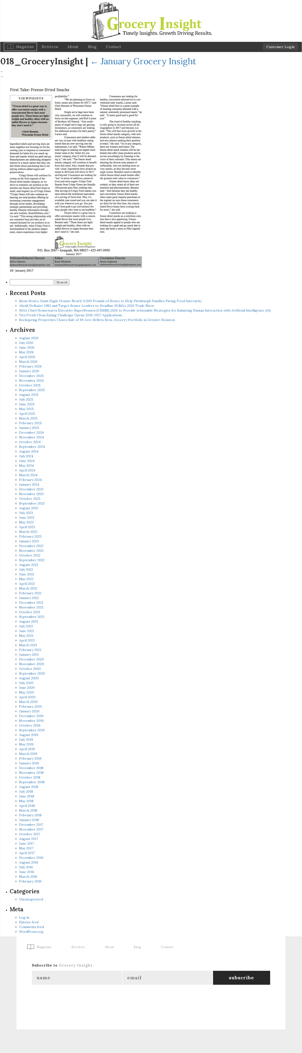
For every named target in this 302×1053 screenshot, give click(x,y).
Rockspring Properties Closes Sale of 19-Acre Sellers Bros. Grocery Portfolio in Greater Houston (97, 320)
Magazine (25, 46)
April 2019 (27, 749)
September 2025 (32, 390)
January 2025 (29, 428)
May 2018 (26, 801)
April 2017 (27, 853)
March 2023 (28, 532)
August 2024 (28, 451)
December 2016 (31, 858)
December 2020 (31, 659)
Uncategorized (31, 899)
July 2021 (26, 626)
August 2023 (28, 508)
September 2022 (32, 560)
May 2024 (26, 465)
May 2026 (26, 352)
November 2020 (31, 664)
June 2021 (26, 631)
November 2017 (31, 829)
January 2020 (29, 711)
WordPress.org (31, 931)
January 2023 (29, 541)
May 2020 (26, 692)
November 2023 (31, 494)
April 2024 (27, 470)
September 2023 (32, 503)
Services (50, 46)
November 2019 (31, 721)
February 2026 (30, 366)
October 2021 (29, 612)
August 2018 (28, 787)
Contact (113, 46)
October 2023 (29, 499)
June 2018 (26, 796)
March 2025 (28, 418)
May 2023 (26, 522)
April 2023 (27, 527)
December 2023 (31, 489)
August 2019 (28, 735)
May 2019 (26, 744)
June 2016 (26, 872)
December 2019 (31, 716)
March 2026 (28, 362)
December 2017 (31, 824)
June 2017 (26, 843)
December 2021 (31, 602)
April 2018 (27, 806)
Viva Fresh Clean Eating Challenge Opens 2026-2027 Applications (70, 315)
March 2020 (28, 702)
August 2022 (28, 565)
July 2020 (26, 683)
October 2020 (30, 669)
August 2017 (28, 839)
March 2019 (28, 754)
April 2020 (27, 697)
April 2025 (27, 413)
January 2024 (29, 484)
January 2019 (29, 763)
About (73, 46)
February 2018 (30, 815)
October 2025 (30, 385)
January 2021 (29, 654)
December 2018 (31, 768)
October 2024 (30, 442)
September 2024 (32, 447)
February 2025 (30, 423)
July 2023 (26, 513)
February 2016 (30, 881)
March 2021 (28, 645)
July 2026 (26, 343)
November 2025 (31, 380)
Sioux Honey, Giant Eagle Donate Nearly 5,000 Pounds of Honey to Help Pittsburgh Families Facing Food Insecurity (110, 301)
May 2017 (26, 848)
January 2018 (29, 820)
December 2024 (31, 432)
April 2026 (27, 357)
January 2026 (29, 371)
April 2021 (27, 640)
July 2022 (26, 569)
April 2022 (27, 584)
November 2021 (31, 607)
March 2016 (28, 876)
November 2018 (31, 772)
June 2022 (26, 574)
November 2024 (31, 437)
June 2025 (26, 404)
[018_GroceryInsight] (75, 177)
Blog (92, 46)
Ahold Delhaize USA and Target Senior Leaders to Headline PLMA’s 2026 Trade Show (86, 306)
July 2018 (26, 791)
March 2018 (28, 810)
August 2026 (28, 338)
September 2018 (32, 782)
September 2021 (31, 617)
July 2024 (26, 456)
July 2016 (26, 867)
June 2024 (26, 461)
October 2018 (29, 777)
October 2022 (29, 555)
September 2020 (32, 673)
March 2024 (28, 475)
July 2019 (26, 739)
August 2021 (28, 621)
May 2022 (26, 579)
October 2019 (29, 725)
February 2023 (30, 536)
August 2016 (28, 862)
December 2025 (31, 376)
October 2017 (29, 834)
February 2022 (30, 593)
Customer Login (280, 47)
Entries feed (28, 922)
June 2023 (26, 517)
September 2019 (32, 730)
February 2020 (30, 706)
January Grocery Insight (143, 61)
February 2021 (30, 650)
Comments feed (31, 927)
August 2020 (29, 678)
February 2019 (30, 758)
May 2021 (26, 636)
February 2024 (30, 480)
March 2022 (28, 588)
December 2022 (31, 546)
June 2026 (26, 347)
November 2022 (31, 550)
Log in (24, 917)
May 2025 (26, 409)
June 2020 (27, 687)
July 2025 (26, 399)
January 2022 (29, 598)
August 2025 (28, 395)
